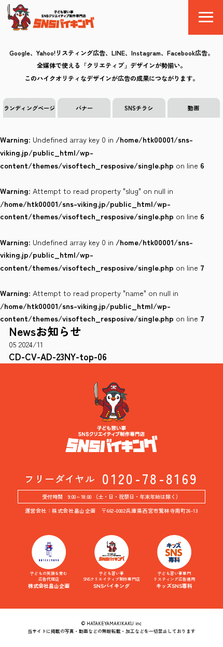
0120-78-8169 (150, 478)
